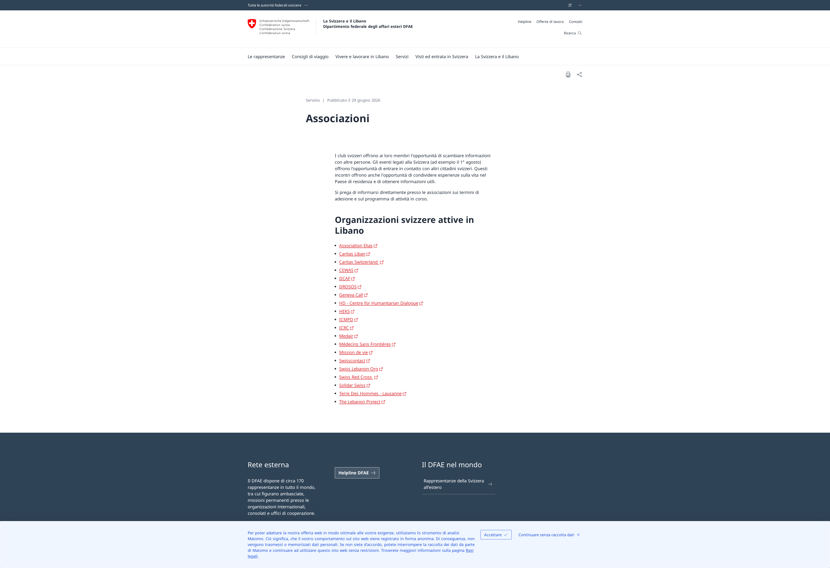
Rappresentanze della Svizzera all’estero (454, 484)
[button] (266, 56)
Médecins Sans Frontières (365, 344)
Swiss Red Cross (356, 377)
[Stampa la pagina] (568, 74)
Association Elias (356, 245)
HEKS (344, 311)
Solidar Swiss (352, 385)
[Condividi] (579, 74)
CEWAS (346, 270)
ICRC (344, 328)
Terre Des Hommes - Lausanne (370, 393)
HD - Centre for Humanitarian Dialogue (378, 303)
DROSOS (348, 287)
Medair (346, 336)
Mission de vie (353, 352)
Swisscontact (352, 360)
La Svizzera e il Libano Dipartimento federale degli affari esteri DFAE (368, 23)
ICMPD (346, 319)
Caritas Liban (352, 254)
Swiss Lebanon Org (358, 369)
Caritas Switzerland (359, 262)
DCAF (344, 278)
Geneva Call (351, 295)
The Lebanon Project (359, 402)
